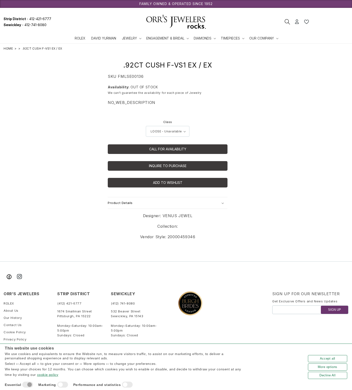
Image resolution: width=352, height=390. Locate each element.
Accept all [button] (327, 358)
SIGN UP (334, 310)
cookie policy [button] (47, 375)
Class (167, 122)
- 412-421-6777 (27, 19)
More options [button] (327, 367)
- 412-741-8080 (25, 25)
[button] (131, 38)
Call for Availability (167, 149)
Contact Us (13, 325)
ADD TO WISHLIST (167, 183)
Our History (13, 318)
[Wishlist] (306, 21)
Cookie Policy (15, 332)
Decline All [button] (327, 375)
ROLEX (9, 303)
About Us (11, 311)
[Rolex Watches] (330, 21)
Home (8, 48)
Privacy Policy (15, 339)
